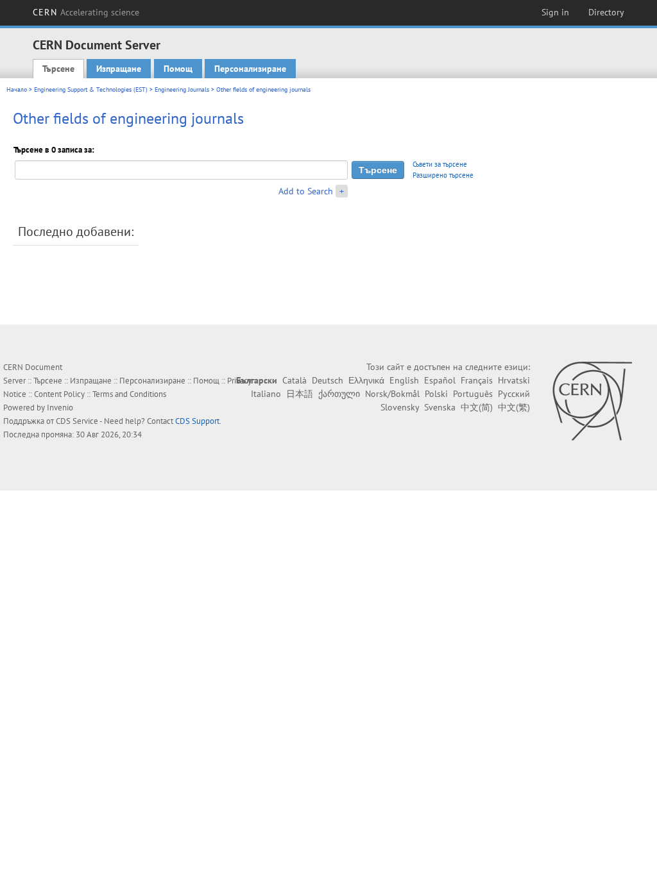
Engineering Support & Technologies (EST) (91, 89)
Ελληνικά (366, 380)
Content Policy (59, 394)
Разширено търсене (443, 175)
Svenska (440, 407)
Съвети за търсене (440, 164)
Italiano (266, 394)
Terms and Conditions (129, 394)
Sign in (555, 12)
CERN (86, 12)
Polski (436, 394)
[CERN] (591, 400)
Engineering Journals (182, 89)
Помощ (178, 68)
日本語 (299, 394)
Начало (16, 89)
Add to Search (305, 191)
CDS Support (197, 421)
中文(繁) (514, 407)
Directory (606, 12)
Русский (514, 394)
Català (294, 380)
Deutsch (327, 380)
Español (440, 380)
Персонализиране (250, 68)
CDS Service (77, 421)
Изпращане (118, 68)
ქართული (339, 394)
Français (477, 380)
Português (473, 394)
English (404, 380)
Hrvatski (514, 380)
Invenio (60, 407)
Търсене (58, 68)
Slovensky (399, 407)
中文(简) (477, 407)
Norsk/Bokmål (392, 394)
